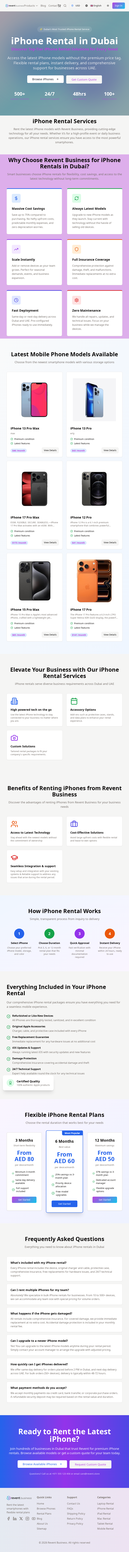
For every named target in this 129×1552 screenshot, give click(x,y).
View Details (50, 450)
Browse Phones (46, 1508)
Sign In (118, 5)
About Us (42, 1523)
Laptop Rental (105, 1503)
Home (40, 1503)
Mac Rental (103, 1518)
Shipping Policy (76, 1513)
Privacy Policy (75, 1523)
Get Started (24, 1199)
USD (78, 5)
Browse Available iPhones (40, 1464)
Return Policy (75, 1518)
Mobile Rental (105, 1528)
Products (29, 5)
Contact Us (73, 1503)
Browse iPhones (43, 79)
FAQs (70, 1508)
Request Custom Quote (90, 1464)
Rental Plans (44, 1513)
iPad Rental (104, 1513)
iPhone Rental (105, 1508)
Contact (53, 5)
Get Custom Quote (84, 79)
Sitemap (42, 1528)
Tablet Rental (105, 1523)
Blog (43, 5)
